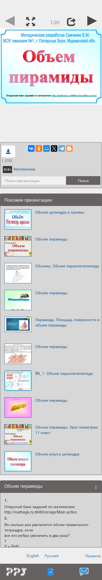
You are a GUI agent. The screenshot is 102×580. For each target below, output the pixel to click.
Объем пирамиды (51, 239)
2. (6, 518)
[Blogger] (69, 148)
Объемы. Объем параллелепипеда (67, 265)
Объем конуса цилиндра (57, 454)
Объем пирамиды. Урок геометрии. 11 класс (67, 429)
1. (6, 500)
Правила (93, 555)
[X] (54, 148)
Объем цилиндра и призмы (59, 212)
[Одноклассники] (39, 148)
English (33, 555)
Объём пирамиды (51, 292)
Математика (24, 169)
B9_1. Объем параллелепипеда (64, 373)
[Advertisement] (51, 7)
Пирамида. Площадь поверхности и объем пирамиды (67, 322)
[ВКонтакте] (31, 148)
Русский (52, 555)
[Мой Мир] (46, 148)
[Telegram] (61, 148)
